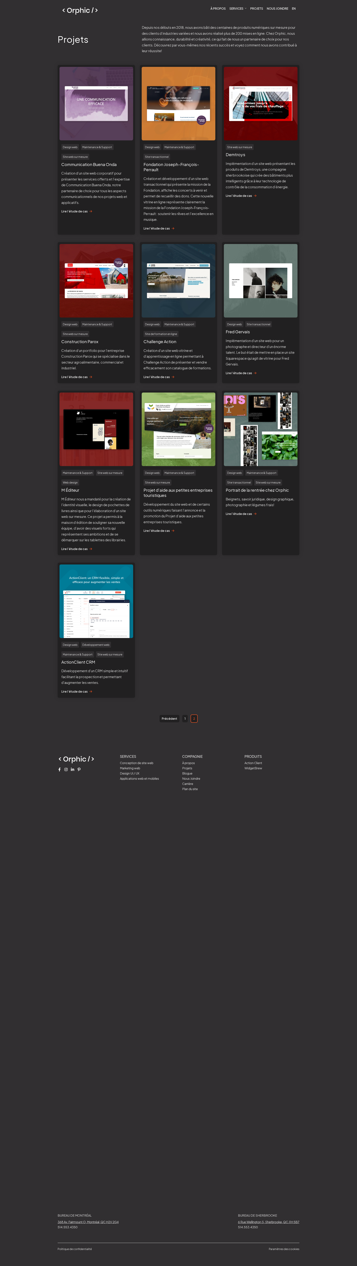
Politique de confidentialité (75, 1249)
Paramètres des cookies (284, 1249)
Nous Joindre (277, 8)
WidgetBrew (253, 768)
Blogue (187, 773)
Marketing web (130, 768)
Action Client (253, 763)
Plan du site (190, 789)
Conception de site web (136, 763)
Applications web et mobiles (139, 778)
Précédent (169, 718)
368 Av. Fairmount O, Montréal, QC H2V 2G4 (88, 1222)
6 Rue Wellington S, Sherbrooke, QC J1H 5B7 (268, 1222)
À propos (218, 8)
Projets (256, 8)
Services (236, 8)
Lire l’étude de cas (74, 211)
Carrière (187, 784)
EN (294, 8)
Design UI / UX (129, 773)
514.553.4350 (68, 1227)
